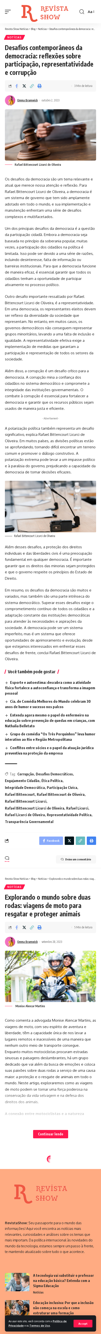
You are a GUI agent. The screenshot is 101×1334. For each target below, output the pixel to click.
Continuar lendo (50, 1134)
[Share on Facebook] (16, 86)
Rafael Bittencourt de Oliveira (61, 794)
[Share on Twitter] (24, 86)
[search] (81, 12)
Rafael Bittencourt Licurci (25, 801)
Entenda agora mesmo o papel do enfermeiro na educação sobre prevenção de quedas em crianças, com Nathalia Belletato (50, 720)
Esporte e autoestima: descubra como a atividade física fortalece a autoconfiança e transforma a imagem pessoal (50, 687)
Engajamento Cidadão (22, 781)
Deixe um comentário (78, 859)
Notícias (14, 37)
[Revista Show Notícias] (45, 11)
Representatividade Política (69, 815)
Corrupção (25, 774)
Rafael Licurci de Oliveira (25, 815)
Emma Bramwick (27, 100)
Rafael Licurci (77, 808)
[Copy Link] (31, 86)
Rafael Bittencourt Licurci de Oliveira (34, 808)
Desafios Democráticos (54, 774)
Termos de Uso (39, 1325)
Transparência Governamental (29, 822)
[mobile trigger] (9, 11)
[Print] (39, 86)
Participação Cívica (62, 787)
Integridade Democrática (25, 787)
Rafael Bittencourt (20, 794)
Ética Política (52, 781)
